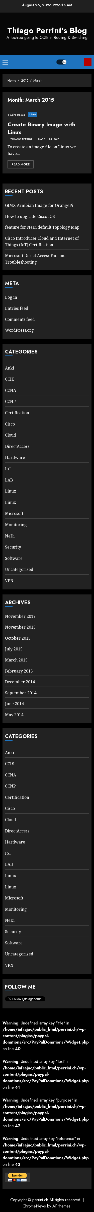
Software (14, 558)
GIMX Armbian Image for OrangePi (39, 205)
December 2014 (20, 682)
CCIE (9, 379)
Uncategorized (19, 569)
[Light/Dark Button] (61, 62)
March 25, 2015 (48, 139)
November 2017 (20, 616)
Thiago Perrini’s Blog (47, 30)
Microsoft (14, 513)
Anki (9, 368)
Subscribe (87, 62)
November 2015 (20, 627)
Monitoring (16, 524)
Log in (11, 297)
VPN (9, 580)
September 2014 (20, 693)
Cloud (10, 435)
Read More (21, 164)
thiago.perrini (21, 139)
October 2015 (18, 638)
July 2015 (14, 649)
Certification (17, 412)
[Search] (75, 62)
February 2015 (19, 671)
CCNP (10, 401)
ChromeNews (34, 1206)
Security (13, 547)
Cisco (10, 424)
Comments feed (20, 319)
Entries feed (16, 308)
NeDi (10, 536)
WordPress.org (19, 330)
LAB (9, 480)
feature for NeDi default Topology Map (42, 227)
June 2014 (14, 703)
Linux (32, 114)
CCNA (10, 390)
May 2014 (14, 714)
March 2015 (16, 660)
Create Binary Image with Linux (41, 128)
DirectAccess (17, 446)
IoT (8, 468)
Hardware (15, 457)
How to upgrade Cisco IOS (30, 216)
